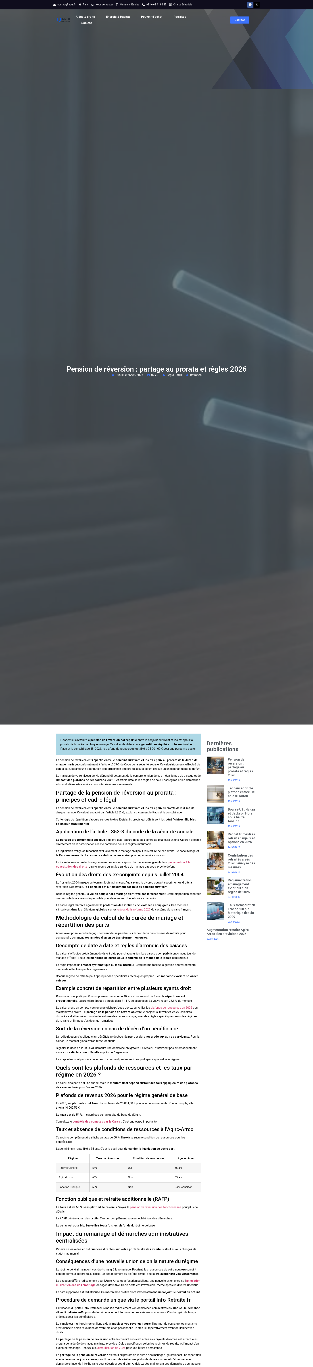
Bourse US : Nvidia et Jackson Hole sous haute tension (241, 815)
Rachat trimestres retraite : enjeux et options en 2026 (241, 838)
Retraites (180, 16)
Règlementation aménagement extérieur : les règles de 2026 (240, 886)
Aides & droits (85, 16)
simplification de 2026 (111, 1348)
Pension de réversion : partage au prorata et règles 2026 (240, 767)
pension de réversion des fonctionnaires (155, 1207)
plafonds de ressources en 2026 (171, 1007)
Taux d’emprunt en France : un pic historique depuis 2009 (241, 911)
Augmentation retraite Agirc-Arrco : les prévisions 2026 (228, 932)
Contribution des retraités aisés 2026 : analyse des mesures (241, 861)
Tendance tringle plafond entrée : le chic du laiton (241, 792)
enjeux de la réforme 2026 (134, 909)
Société (86, 23)
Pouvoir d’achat (151, 16)
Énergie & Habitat (118, 16)
